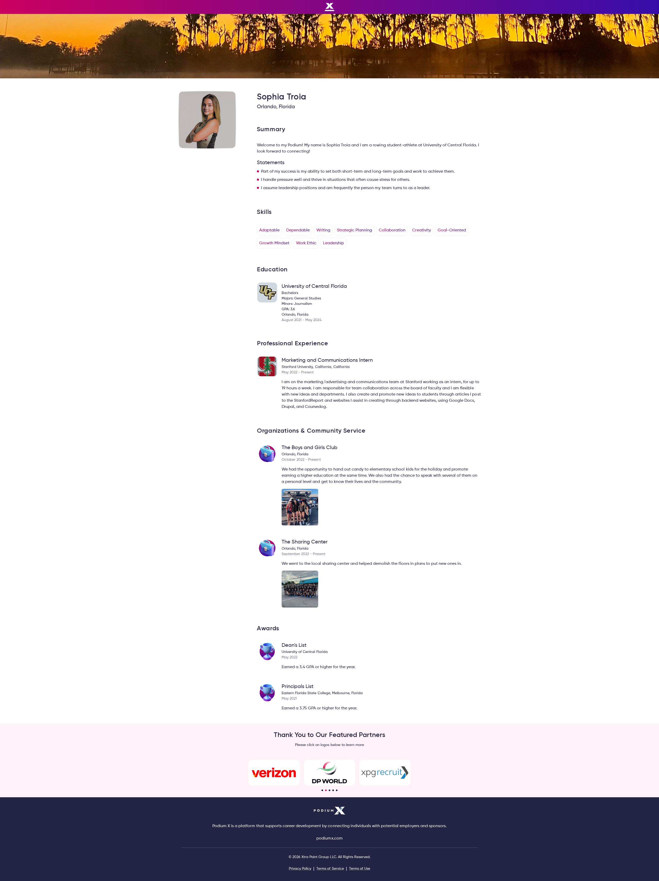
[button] (322, 790)
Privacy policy (300, 868)
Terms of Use (359, 868)
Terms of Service (330, 868)
